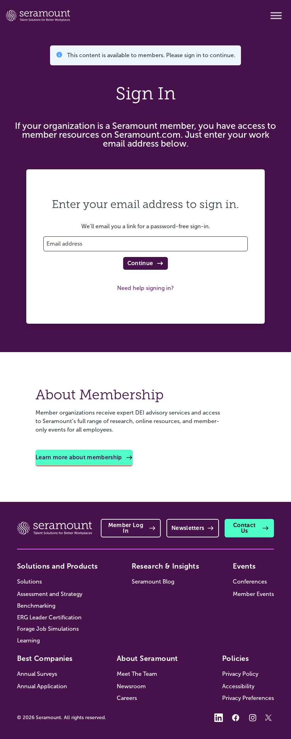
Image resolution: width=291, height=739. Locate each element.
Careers (127, 698)
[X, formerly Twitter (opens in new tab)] (269, 717)
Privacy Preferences (248, 698)
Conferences (250, 582)
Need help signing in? (145, 288)
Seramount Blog (153, 582)
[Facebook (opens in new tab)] (235, 717)
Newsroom (131, 686)
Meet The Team (137, 674)
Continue (140, 263)
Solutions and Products (57, 566)
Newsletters (187, 528)
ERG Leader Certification (49, 617)
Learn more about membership (78, 457)
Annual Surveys (37, 674)
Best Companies (45, 658)
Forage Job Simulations (48, 629)
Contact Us (244, 528)
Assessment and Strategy (49, 594)
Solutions (29, 582)
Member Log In (125, 528)
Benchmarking (36, 606)
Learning (28, 640)
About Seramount (147, 658)
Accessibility (238, 686)
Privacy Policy (240, 674)
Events (244, 566)
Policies (235, 658)
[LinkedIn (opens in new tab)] (218, 717)
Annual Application (42, 686)
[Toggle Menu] (276, 15)
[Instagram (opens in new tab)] (252, 717)
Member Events (253, 594)
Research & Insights (165, 566)
